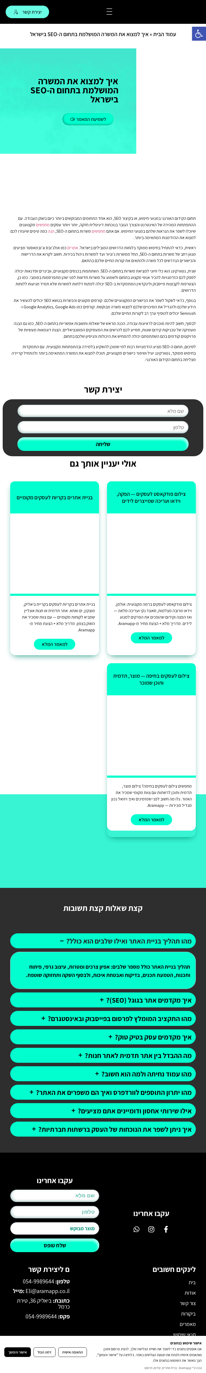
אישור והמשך (17, 1352)
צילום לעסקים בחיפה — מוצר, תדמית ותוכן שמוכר (151, 679)
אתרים (72, 248)
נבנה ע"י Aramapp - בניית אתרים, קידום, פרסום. (173, 1368)
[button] (199, 34)
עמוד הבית (164, 34)
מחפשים (43, 225)
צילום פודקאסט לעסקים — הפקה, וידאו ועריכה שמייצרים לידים (151, 497)
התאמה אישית (72, 1352)
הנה (51, 231)
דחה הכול (45, 1352)
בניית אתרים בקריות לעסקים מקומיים (55, 497)
